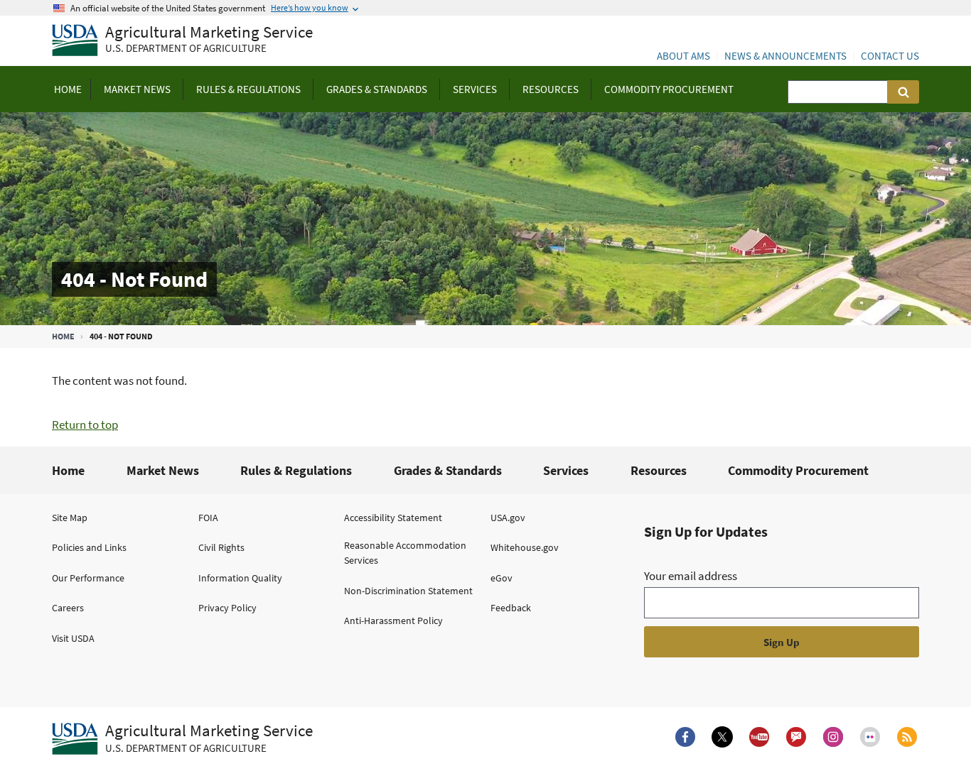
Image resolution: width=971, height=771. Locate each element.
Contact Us (890, 55)
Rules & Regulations (296, 470)
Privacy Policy (227, 607)
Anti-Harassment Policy (393, 620)
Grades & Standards (448, 470)
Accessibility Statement (393, 517)
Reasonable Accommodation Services (405, 553)
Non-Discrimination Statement (408, 590)
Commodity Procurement (798, 470)
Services (566, 470)
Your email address (690, 576)
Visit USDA (73, 638)
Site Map (69, 517)
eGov (501, 578)
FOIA (208, 517)
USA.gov (507, 517)
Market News (163, 470)
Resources (659, 470)
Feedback (510, 607)
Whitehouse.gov (524, 547)
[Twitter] (722, 737)
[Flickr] (870, 737)
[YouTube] (759, 737)
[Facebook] (685, 737)
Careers (68, 607)
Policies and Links (89, 547)
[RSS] (907, 737)
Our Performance (88, 578)
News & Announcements (785, 55)
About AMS (683, 55)
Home (63, 336)
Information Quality (240, 578)
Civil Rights (221, 547)
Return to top (85, 424)
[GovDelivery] (796, 737)
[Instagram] (833, 737)
